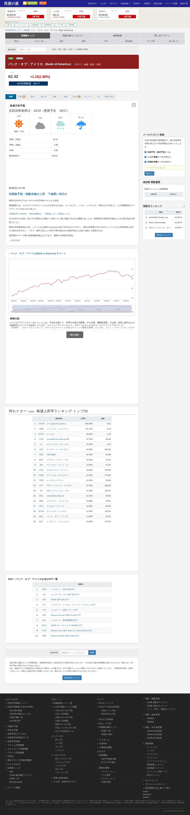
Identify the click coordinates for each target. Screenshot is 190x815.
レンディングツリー (55, 480)
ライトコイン (152, 758)
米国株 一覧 (106, 731)
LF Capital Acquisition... (57, 424)
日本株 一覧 (14, 779)
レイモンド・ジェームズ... (58, 521)
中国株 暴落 (106, 782)
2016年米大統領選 (154, 738)
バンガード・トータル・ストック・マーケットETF (73, 605)
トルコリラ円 (60, 766)
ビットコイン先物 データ (157, 771)
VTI (44, 605)
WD (41, 465)
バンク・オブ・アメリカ (57, 516)
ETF (106, 41)
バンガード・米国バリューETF (64, 610)
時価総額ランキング (155, 764)
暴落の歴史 (104, 768)
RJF (41, 521)
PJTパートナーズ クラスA (59, 485)
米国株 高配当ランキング (157, 706)
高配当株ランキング (72, 35)
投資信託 (150, 722)
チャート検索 (171, 3)
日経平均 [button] (92, 3)
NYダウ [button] (113, 3)
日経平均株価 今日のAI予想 (20, 707)
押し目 (43, 3)
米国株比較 (48, 25)
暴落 (84, 41)
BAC (41, 516)
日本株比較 (35, 25)
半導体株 (71, 25)
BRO (41, 460)
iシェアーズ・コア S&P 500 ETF (65, 594)
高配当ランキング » (163, 235)
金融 (11, 58)
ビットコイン (152, 747)
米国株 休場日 (107, 734)
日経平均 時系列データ (18, 737)
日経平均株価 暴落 (108, 759)
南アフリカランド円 (63, 759)
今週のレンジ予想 (108, 710)
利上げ (76, 97)
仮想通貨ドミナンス (155, 768)
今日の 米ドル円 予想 (64, 710)
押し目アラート (162, 35)
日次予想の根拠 (15, 710)
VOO (44, 589)
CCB (41, 439)
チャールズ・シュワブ (56, 511)
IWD (44, 636)
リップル (150, 751)
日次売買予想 (14, 721)
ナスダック (104, 740)
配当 (16, 41)
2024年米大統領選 (154, 731)
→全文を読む (15, 240)
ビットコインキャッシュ (157, 761)
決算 (61, 41)
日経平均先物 (13, 741)
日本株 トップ (13, 768)
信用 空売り (109, 97)
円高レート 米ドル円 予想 (65, 728)
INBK (41, 501)
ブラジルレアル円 (62, 762)
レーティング (21, 25)
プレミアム (32, 3)
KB (41, 491)
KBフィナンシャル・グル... (58, 491)
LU (41, 444)
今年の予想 (12, 730)
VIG (44, 620)
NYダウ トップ (106, 703)
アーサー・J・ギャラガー (58, 449)
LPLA (41, 470)
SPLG (44, 625)
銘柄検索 (117, 35)
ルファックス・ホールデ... (58, 444)
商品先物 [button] (157, 3)
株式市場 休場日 (16, 782)
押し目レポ (173, 41)
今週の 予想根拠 (61, 721)
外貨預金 (150, 718)
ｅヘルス (51, 434)
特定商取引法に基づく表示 (157, 788)
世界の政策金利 (60, 778)
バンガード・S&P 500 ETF (63, 589)
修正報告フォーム (72, 678)
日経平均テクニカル (16, 734)
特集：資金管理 (152, 714)
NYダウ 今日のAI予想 (109, 707)
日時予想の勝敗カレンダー (20, 714)
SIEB (41, 429)
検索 (92, 652)
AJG (41, 449)
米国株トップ (27, 35)
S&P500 (103, 743)
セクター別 (38, 41)
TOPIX (10, 756)
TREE (41, 480)
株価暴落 (103, 755)
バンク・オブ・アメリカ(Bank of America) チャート (38, 253)
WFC (41, 506)
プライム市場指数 (15, 745)
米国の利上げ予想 (108, 714)
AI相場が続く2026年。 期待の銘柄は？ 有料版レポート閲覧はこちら (39, 214)
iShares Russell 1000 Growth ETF (66, 615)
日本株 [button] (136, 3)
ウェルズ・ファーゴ (55, 506)
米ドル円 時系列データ (64, 731)
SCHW (41, 511)
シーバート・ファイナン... (58, 429)
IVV (44, 594)
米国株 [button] (147, 3)
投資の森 (11, 3)
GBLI (41, 496)
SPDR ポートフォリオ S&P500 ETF (66, 625)
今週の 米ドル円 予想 (64, 717)
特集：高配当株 (152, 698)
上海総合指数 (105, 747)
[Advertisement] (99, 157)
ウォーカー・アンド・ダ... (58, 465)
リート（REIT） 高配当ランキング (161, 709)
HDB (41, 454)
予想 (21, 97)
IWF (44, 615)
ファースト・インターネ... (58, 501)
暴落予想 (184, 3)
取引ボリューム (153, 775)
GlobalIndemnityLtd (55, 496)
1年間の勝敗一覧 (16, 717)
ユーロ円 (58, 743)
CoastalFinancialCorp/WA (58, 439)
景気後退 (128, 41)
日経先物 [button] (125, 3)
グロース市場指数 (15, 752)
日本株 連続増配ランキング (20, 775)
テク (98, 97)
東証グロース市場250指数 (19, 760)
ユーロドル (59, 750)
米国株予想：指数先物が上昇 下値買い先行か (38, 193)
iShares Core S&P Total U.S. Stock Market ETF (71, 630)
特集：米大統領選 (153, 727)
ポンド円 (58, 747)
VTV (44, 610)
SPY (44, 600)
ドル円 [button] (103, 3)
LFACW (41, 424)
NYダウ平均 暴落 (108, 762)
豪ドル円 (58, 740)
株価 (11, 97)
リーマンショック (108, 771)
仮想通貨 (149, 743)
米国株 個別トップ (107, 727)
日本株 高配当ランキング (157, 702)
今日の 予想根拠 (61, 714)
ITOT (44, 630)
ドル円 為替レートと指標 (65, 707)
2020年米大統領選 (154, 734)
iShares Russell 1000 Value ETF (65, 636)
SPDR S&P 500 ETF (60, 600)
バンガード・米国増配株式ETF (64, 620)
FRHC (41, 475)
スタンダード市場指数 (17, 749)
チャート (87, 97)
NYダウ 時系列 (106, 719)
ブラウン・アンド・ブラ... (58, 460)
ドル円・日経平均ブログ (64, 781)
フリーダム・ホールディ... (58, 475)
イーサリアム (152, 754)
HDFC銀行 (51, 454)
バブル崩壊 (105, 775)
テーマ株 (60, 25)
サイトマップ (151, 780)
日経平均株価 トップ (17, 703)
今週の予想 (12, 726)
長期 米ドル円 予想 (63, 724)
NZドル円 (59, 769)
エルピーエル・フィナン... (58, 470)
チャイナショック (108, 778)
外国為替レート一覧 (62, 703)
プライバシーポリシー (155, 784)
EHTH (41, 434)
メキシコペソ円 (61, 772)
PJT (41, 485)
